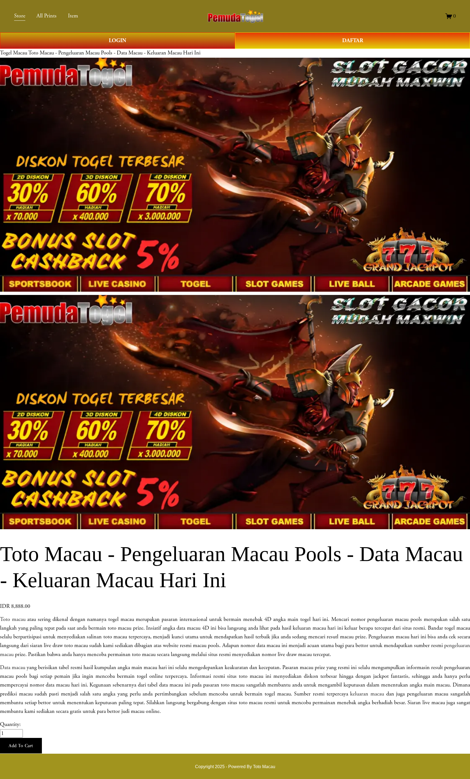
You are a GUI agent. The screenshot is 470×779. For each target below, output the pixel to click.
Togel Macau (13, 53)
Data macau (12, 667)
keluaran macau (367, 694)
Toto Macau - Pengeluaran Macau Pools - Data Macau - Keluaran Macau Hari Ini (114, 53)
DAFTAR (352, 40)
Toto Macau (264, 766)
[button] (21, 746)
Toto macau (13, 619)
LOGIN (117, 40)
